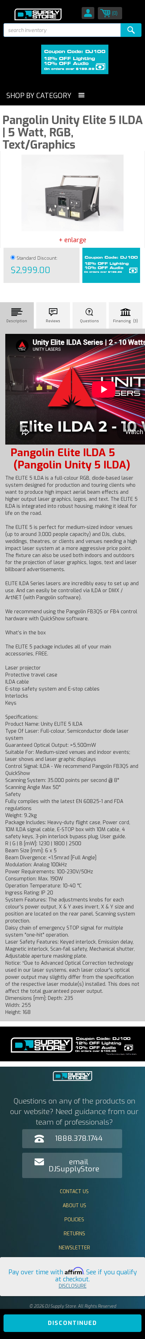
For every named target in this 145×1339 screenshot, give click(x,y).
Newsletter (74, 1247)
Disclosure (73, 1286)
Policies (74, 1219)
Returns (74, 1233)
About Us (74, 1205)
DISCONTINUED (72, 1323)
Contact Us (74, 1191)
